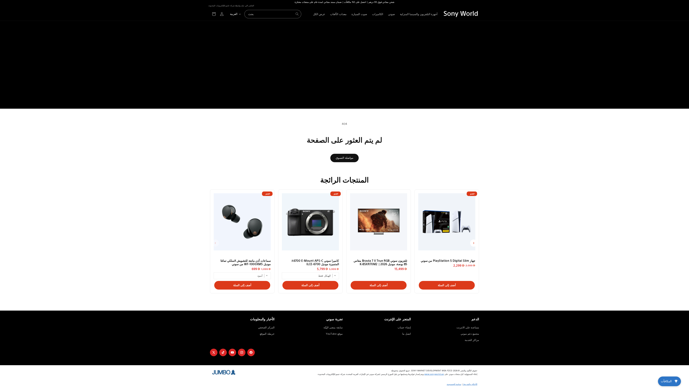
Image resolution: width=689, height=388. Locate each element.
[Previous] (215, 243)
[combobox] (273, 14)
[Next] (473, 243)
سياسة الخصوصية (454, 384)
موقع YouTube (334, 333)
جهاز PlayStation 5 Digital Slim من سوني (448, 260)
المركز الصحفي (266, 327)
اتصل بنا (406, 333)
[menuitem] (418, 14)
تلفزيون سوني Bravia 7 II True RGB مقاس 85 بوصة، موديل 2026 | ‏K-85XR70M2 (380, 262)
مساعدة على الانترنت (467, 327)
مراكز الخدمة (472, 340)
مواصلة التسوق (344, 158)
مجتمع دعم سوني (470, 333)
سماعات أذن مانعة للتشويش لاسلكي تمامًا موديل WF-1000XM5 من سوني (246, 262)
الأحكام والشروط (470, 384)
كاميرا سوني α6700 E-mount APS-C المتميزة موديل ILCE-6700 (315, 262)
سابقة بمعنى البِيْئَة (333, 327)
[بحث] (297, 14)
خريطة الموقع (267, 333)
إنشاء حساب (404, 327)
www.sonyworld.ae (434, 374)
